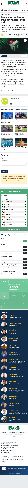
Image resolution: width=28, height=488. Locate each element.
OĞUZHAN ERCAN (13, 410)
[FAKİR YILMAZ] (4, 419)
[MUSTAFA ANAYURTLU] (4, 404)
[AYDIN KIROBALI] (4, 397)
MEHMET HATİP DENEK (15, 323)
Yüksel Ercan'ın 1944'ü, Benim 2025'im (17, 420)
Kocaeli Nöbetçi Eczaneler (9, 442)
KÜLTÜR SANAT (11, 458)
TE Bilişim (18, 473)
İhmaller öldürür (13, 340)
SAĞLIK (10, 459)
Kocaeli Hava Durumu (8, 443)
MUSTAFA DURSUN (13, 374)
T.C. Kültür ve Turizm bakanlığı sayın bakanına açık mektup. (17, 362)
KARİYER (22, 10)
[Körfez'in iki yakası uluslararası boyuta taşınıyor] (7, 142)
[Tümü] (26, 312)
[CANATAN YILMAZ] (4, 361)
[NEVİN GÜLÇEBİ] (4, 332)
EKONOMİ (19, 458)
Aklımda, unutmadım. (14, 383)
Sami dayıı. (11, 405)
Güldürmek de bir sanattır (16, 376)
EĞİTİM (22, 459)
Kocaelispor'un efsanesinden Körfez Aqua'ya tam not (6, 121)
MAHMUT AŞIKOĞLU (14, 338)
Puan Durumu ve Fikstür (8, 447)
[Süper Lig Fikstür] (26, 235)
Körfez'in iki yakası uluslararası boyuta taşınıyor (6, 148)
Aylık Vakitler (5, 307)
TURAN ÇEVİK (12, 381)
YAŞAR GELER (12, 367)
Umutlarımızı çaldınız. (15, 369)
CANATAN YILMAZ (13, 359)
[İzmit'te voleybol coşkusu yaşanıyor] (7, 128)
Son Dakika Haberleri (8, 450)
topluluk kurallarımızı (15, 176)
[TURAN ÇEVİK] (4, 382)
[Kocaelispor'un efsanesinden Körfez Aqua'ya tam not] (7, 115)
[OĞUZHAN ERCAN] (4, 412)
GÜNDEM (4, 10)
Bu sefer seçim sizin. (14, 347)
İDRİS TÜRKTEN (13, 388)
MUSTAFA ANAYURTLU (14, 403)
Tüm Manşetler (6, 448)
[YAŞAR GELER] (4, 368)
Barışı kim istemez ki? (14, 354)
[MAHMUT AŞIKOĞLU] (4, 339)
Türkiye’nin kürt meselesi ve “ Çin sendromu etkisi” (18, 391)
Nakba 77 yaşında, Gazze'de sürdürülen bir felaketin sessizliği (18, 412)
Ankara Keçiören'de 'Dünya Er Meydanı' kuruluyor (20, 134)
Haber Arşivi (6, 452)
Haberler (3, 14)
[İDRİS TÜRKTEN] (4, 390)
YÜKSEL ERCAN (12, 315)
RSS (5, 468)
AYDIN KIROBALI (13, 396)
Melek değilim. (13, 325)
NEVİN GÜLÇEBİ (13, 330)
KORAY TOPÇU (12, 345)
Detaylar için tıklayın (14, 229)
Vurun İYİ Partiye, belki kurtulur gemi (17, 318)
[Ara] (26, 4)
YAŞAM (16, 459)
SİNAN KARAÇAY (13, 352)
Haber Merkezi (14, 100)
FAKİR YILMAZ (12, 417)
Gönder (4, 171)
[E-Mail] (11, 103)
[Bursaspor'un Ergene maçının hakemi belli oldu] (14, 46)
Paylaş (4, 55)
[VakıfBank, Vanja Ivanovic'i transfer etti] (21, 142)
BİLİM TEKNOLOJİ (13, 10)
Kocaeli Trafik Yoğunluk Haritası (10, 445)
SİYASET (4, 459)
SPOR (9, 14)
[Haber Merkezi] (4, 101)
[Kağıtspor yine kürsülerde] (21, 115)
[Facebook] (14, 437)
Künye (3, 461)
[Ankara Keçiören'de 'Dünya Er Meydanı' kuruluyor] (21, 128)
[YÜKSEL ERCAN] (4, 317)
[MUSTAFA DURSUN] (4, 375)
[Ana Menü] (1, 4)
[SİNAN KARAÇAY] (4, 353)
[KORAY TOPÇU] (4, 346)
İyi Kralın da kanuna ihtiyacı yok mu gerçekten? (17, 332)
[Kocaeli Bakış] (13, 3)
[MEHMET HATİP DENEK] (4, 324)
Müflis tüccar (12, 398)
